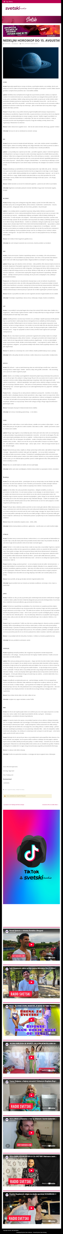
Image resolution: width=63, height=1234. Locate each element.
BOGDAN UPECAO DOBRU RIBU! (50, 804)
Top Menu (9, 2)
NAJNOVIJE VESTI (34, 43)
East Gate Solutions (27, 1232)
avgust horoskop (11, 789)
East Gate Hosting (42, 1232)
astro (6, 789)
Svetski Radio (7, 43)
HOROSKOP (27, 43)
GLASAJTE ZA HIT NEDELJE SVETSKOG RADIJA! (14, 804)
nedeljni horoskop (20, 789)
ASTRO (22, 43)
